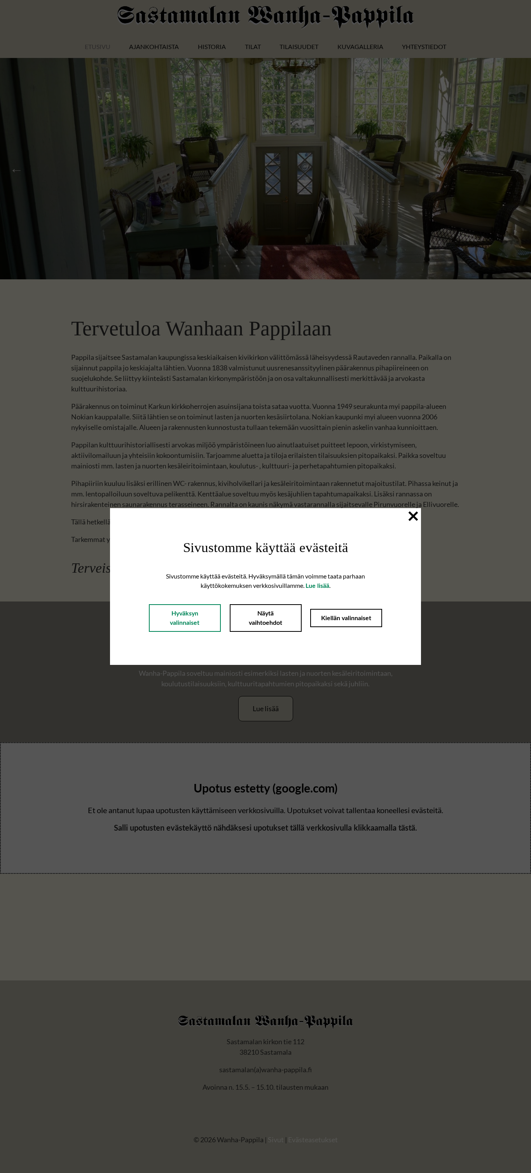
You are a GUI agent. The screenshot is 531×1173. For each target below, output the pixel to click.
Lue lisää (317, 586)
